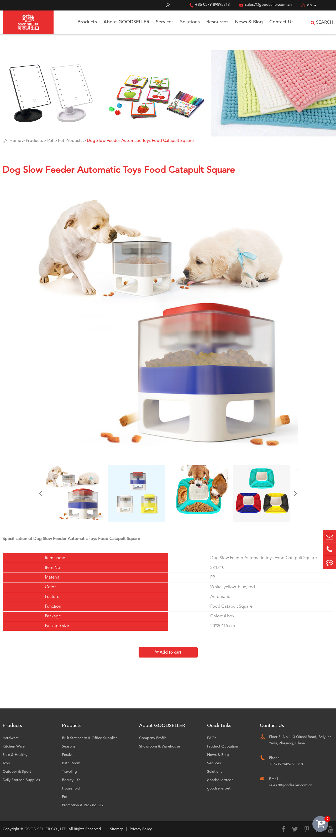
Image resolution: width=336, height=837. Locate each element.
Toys (6, 763)
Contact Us (281, 22)
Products (87, 22)
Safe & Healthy (15, 755)
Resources (217, 22)
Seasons (68, 746)
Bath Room (71, 763)
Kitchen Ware (14, 746)
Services (165, 22)
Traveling (69, 772)
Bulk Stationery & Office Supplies (89, 738)
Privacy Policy (141, 829)
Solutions (190, 22)
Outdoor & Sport (17, 772)
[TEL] (329, 549)
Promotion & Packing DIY (83, 805)
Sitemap (117, 829)
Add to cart (170, 652)
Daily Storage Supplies (21, 780)
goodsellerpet (218, 788)
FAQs (211, 738)
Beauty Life (71, 780)
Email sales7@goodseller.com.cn (290, 782)
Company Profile (153, 738)
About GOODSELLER (126, 22)
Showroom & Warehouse (159, 746)
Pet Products (70, 141)
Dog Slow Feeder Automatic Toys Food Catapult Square (140, 141)
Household (71, 788)
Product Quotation (222, 746)
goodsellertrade (220, 780)
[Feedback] (329, 562)
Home (15, 141)
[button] (40, 493)
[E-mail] (329, 536)
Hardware (11, 738)
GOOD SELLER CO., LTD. (45, 829)
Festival (68, 755)
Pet (50, 141)
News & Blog (249, 22)
